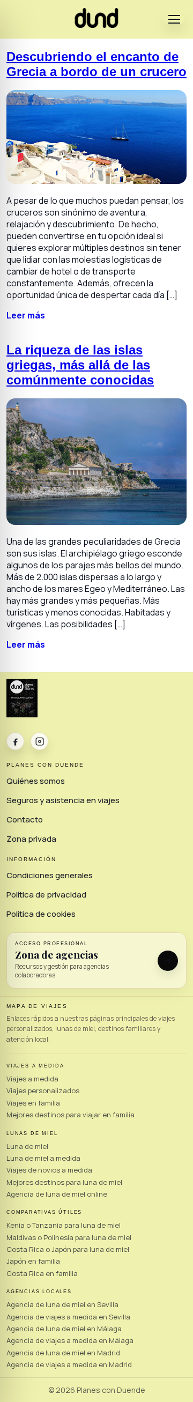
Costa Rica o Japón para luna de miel (67, 1249)
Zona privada (31, 838)
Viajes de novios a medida (49, 1170)
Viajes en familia (33, 1103)
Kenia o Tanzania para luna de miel (63, 1225)
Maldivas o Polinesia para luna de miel (68, 1237)
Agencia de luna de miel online (56, 1194)
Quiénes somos (35, 781)
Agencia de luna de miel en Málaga (64, 1328)
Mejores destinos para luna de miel (64, 1182)
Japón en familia (33, 1261)
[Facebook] (15, 741)
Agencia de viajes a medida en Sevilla (68, 1317)
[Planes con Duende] (96, 25)
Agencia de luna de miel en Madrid (63, 1353)
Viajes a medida (32, 1079)
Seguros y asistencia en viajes (63, 800)
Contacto (24, 819)
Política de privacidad (46, 894)
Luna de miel (27, 1146)
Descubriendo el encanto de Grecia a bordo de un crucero (96, 64)
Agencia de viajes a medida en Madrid (69, 1364)
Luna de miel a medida (43, 1158)
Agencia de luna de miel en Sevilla (62, 1304)
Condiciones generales (49, 875)
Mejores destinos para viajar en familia (70, 1114)
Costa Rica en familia (42, 1273)
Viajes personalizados (42, 1090)
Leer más (25, 315)
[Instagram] (39, 741)
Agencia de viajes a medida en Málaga (69, 1340)
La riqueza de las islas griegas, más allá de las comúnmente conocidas (80, 365)
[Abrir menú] (174, 19)
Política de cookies (41, 913)
